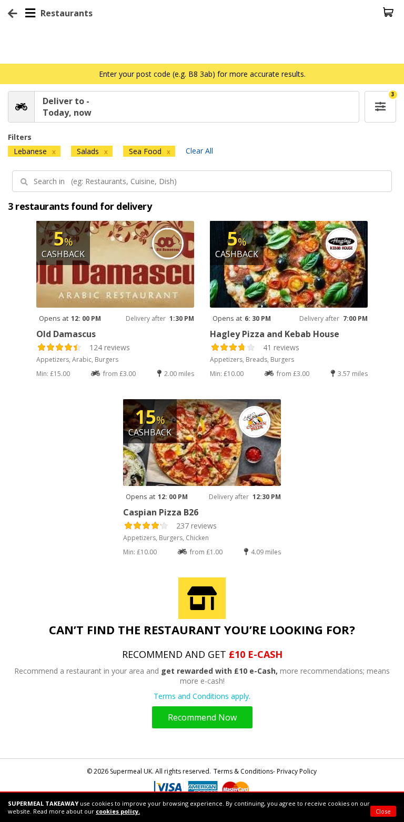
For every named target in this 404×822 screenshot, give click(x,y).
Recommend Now (202, 717)
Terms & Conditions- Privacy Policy (265, 771)
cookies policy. (118, 811)
